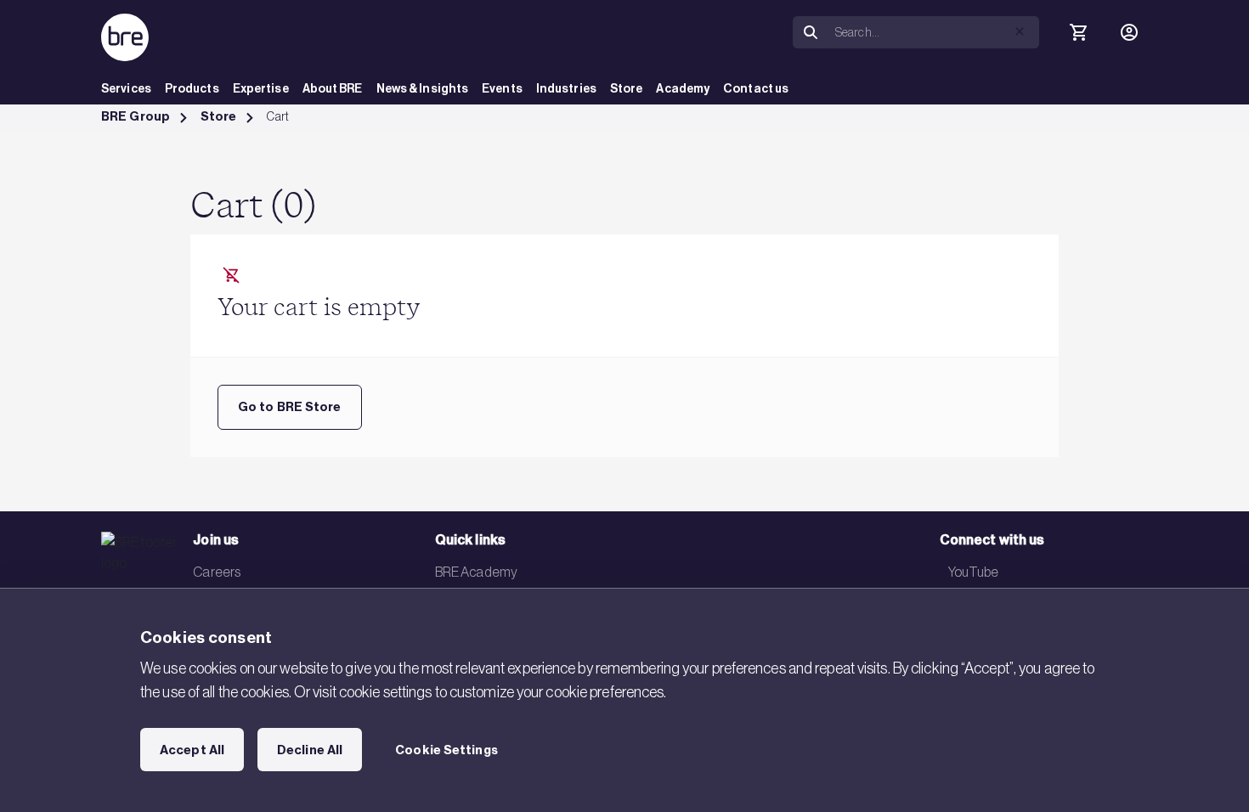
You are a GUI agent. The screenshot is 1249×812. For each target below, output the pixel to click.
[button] (1019, 31)
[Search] (810, 32)
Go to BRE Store (290, 406)
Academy (682, 89)
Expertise (261, 89)
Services (126, 89)
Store (626, 89)
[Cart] (1078, 32)
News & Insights (422, 89)
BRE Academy (476, 571)
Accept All (192, 750)
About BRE (332, 89)
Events (502, 89)
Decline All (309, 750)
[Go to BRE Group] (125, 37)
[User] (1129, 32)
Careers (216, 571)
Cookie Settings (446, 750)
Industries (566, 89)
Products (192, 89)
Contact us (755, 89)
